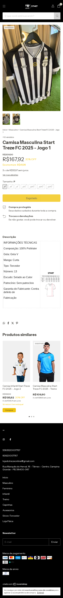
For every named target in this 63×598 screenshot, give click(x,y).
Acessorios (8, 510)
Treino (6, 499)
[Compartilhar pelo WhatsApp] (4, 323)
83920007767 (10, 455)
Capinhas (7, 504)
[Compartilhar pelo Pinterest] (17, 323)
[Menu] (4, 6)
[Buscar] (57, 15)
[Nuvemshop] (15, 585)
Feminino (7, 488)
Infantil (6, 493)
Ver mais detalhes (10, 175)
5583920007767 (11, 450)
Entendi (40, 593)
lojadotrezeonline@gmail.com (18, 461)
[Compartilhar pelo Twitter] (12, 323)
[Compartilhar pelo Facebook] (8, 323)
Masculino (13, 130)
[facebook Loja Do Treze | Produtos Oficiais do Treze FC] (10, 439)
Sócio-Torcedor (11, 515)
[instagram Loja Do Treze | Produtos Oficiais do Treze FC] (4, 439)
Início (5, 130)
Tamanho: (9, 181)
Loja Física (8, 521)
